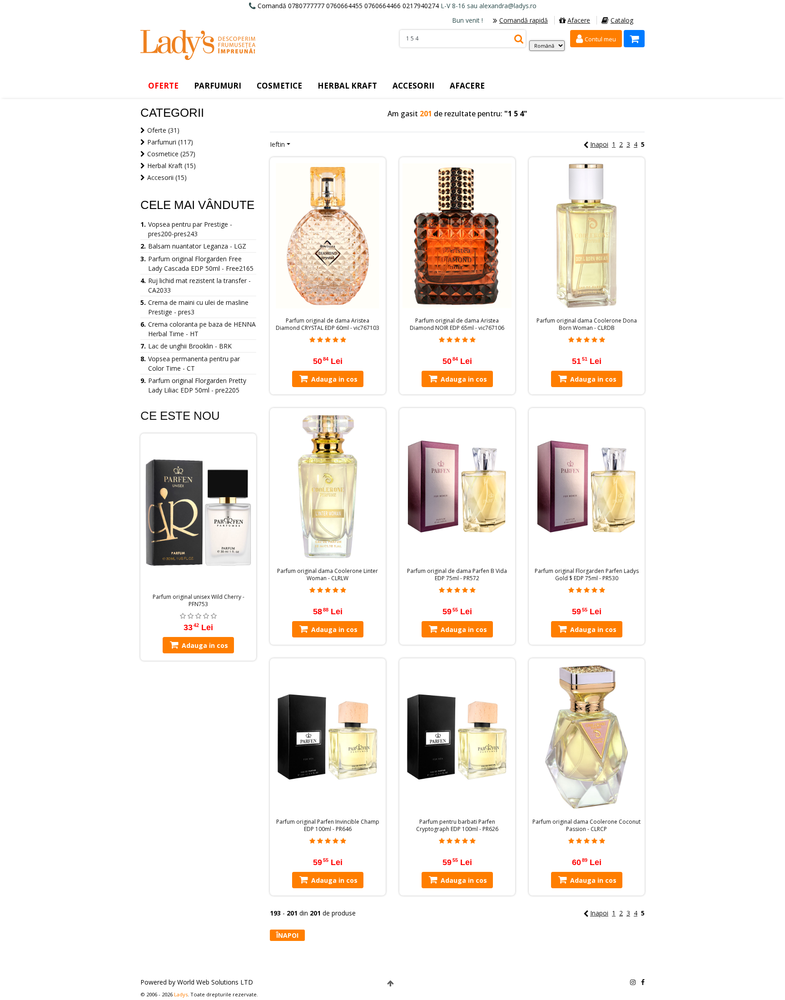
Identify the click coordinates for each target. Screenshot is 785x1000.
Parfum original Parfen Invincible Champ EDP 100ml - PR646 (327, 825)
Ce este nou (180, 416)
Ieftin (277, 144)
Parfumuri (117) (170, 142)
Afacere (578, 20)
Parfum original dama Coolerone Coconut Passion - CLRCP (586, 825)
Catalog (622, 20)
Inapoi (599, 144)
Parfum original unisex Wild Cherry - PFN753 (198, 600)
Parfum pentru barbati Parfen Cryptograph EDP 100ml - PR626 (457, 825)
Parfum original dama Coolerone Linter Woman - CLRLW (327, 574)
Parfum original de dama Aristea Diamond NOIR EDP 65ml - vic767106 (457, 324)
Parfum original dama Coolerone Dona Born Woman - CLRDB (587, 324)
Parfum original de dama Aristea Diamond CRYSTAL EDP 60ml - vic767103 (327, 324)
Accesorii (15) (167, 177)
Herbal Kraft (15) (171, 165)
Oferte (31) (163, 130)
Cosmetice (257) (171, 153)
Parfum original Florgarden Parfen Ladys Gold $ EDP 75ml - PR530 (587, 574)
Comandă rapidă (523, 20)
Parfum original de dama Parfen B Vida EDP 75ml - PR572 (457, 574)
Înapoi (287, 935)
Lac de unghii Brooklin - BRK (190, 346)
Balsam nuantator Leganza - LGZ (197, 246)
